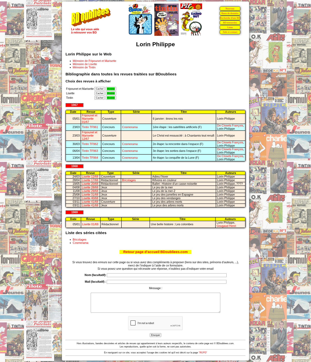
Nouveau (230, 8)
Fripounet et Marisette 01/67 (89, 118)
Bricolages (129, 180)
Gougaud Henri (226, 225)
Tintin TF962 (90, 144)
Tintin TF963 (90, 150)
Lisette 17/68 (90, 180)
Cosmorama (130, 127)
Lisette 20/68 (90, 183)
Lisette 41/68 (90, 201)
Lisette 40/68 (90, 198)
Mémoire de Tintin (84, 67)
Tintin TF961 (90, 127)
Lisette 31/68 (90, 194)
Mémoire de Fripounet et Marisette (94, 60)
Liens (230, 27)
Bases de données (229, 13)
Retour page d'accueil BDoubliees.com (155, 252)
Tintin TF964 (90, 157)
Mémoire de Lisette (85, 64)
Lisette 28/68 (90, 187)
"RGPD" (203, 352)
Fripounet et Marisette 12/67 (89, 135)
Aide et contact (230, 32)
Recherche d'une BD (230, 18)
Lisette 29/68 (90, 191)
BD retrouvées (230, 22)
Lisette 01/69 (90, 224)
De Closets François (230, 125)
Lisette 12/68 (90, 176)
